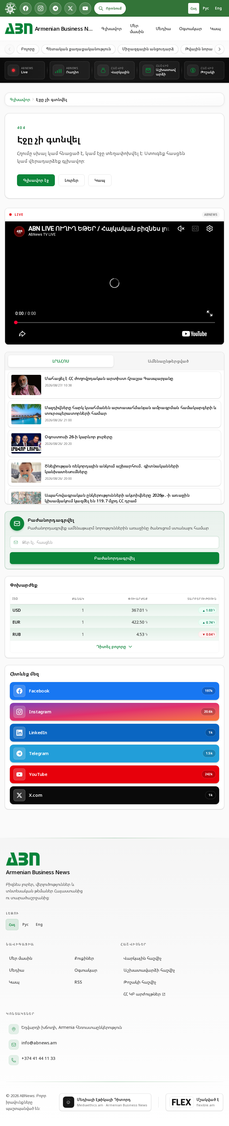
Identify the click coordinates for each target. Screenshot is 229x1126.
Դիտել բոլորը (111, 646)
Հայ (194, 8)
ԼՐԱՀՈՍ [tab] (60, 361)
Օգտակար (190, 28)
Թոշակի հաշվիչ (139, 982)
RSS (78, 982)
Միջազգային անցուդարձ (148, 49)
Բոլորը (28, 49)
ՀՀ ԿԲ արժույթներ (142, 994)
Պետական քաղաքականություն (78, 49)
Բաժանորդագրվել (114, 558)
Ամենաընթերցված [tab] (168, 361)
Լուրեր (71, 180)
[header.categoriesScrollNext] (219, 49)
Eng (218, 8)
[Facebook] (26, 8)
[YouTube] (85, 8)
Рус (206, 8)
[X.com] (70, 8)
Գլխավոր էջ (36, 180)
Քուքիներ (84, 958)
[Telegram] (55, 8)
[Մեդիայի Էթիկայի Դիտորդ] (11, 8)
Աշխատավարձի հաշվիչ (149, 970)
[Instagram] (41, 8)
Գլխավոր (111, 28)
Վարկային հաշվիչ (142, 958)
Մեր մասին (137, 28)
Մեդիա (163, 28)
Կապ (215, 28)
